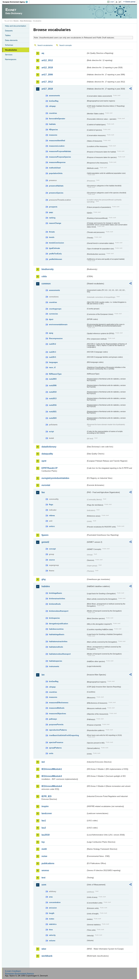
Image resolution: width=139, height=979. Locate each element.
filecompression (56, 338)
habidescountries (56, 629)
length (51, 913)
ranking (52, 218)
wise (44, 949)
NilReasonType (55, 374)
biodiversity (48, 269)
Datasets (9, 31)
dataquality (47, 454)
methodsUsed (55, 168)
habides (46, 586)
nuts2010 (52, 392)
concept (52, 549)
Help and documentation (15, 26)
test (43, 877)
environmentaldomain (58, 324)
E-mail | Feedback (13, 971)
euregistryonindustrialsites (55, 478)
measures (53, 135)
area (51, 897)
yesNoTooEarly (55, 254)
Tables (8, 35)
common (46, 283)
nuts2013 (52, 398)
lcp (43, 842)
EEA (16, 2)
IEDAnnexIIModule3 (52, 776)
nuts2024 (52, 418)
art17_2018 (47, 89)
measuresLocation (56, 146)
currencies (53, 314)
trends (51, 237)
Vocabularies (11, 50)
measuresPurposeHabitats (60, 151)
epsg (51, 333)
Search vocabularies (45, 45)
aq (43, 53)
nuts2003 (52, 379)
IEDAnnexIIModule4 (52, 786)
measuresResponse (57, 162)
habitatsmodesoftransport (60, 654)
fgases (45, 535)
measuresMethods (56, 708)
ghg (44, 579)
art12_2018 (47, 67)
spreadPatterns (55, 748)
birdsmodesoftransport (58, 611)
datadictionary (49, 447)
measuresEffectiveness (58, 703)
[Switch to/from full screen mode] (120, 2)
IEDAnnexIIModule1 (52, 769)
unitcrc (52, 526)
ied (43, 762)
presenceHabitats (56, 186)
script (51, 432)
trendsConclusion (56, 243)
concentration (55, 902)
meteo (51, 919)
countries (53, 113)
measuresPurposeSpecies (60, 157)
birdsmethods (55, 604)
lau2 (44, 828)
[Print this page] (117, 2)
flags (51, 505)
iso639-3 (52, 352)
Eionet (16, 21)
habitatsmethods (56, 647)
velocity (52, 935)
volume (52, 941)
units (51, 753)
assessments (54, 96)
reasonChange (55, 223)
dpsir (51, 319)
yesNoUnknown (55, 259)
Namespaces (10, 59)
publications (48, 863)
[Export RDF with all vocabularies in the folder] (130, 89)
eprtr (44, 461)
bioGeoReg (53, 101)
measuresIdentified (57, 141)
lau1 (44, 820)
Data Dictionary (25, 21)
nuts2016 (52, 405)
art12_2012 (47, 60)
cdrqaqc (52, 106)
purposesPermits (56, 725)
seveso (45, 870)
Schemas (9, 45)
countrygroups (55, 309)
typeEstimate (54, 248)
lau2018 (46, 835)
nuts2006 (52, 385)
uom (44, 884)
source (52, 560)
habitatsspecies (55, 661)
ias (43, 675)
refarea (52, 515)
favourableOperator (57, 119)
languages (53, 362)
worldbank (47, 956)
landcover (47, 813)
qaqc (51, 212)
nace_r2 (52, 367)
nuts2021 (52, 412)
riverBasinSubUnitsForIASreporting (64, 735)
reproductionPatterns (58, 730)
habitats (52, 124)
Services (8, 55)
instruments (54, 666)
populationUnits (55, 173)
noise (44, 856)
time (51, 930)
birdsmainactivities (57, 599)
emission (53, 908)
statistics (52, 924)
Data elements (11, 40)
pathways (53, 719)
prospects (53, 207)
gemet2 (45, 542)
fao (43, 492)
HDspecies (53, 130)
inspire (45, 806)
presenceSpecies (56, 193)
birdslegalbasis (55, 593)
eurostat (46, 485)
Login (112, 2)
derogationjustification (58, 624)
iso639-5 (52, 357)
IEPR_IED (47, 796)
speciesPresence (56, 742)
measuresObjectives (57, 714)
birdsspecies (54, 618)
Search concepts (65, 45)
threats (52, 232)
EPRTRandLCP (50, 468)
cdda (44, 276)
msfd (44, 849)
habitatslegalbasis (56, 634)
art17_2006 (47, 74)
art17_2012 (47, 82)
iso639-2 (52, 344)
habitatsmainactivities (58, 641)
